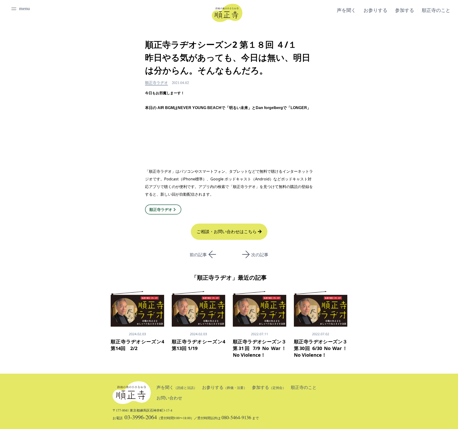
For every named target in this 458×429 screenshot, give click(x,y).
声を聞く (346, 10)
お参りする (375, 10)
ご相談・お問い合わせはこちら (227, 231)
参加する (404, 10)
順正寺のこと (436, 10)
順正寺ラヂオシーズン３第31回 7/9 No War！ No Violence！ (259, 348)
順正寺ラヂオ (156, 82)
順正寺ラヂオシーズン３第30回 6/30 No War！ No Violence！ (320, 348)
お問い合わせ (169, 398)
